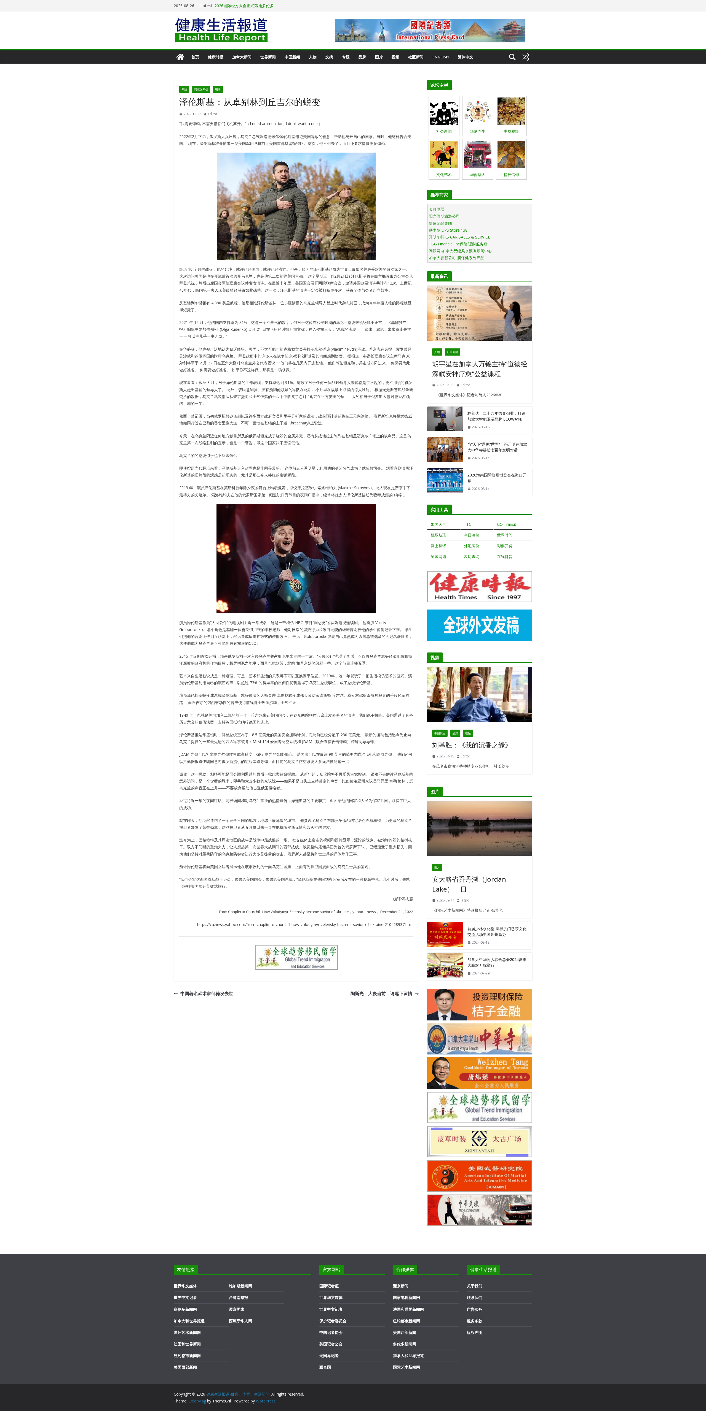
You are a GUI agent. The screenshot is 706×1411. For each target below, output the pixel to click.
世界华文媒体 (185, 1285)
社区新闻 (416, 56)
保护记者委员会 (332, 1320)
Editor (212, 114)
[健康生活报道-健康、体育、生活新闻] (180, 57)
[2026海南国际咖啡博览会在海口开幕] (445, 482)
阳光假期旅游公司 (444, 216)
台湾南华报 (238, 1297)
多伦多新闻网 (185, 1309)
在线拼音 (504, 556)
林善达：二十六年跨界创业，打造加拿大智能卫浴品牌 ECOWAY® (496, 416)
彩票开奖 (504, 545)
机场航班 (438, 535)
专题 (346, 56)
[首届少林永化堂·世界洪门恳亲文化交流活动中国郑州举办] (445, 935)
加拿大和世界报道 (189, 1320)
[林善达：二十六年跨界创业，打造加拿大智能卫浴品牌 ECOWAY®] (445, 420)
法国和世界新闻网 (408, 1309)
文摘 (329, 56)
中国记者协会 (331, 1332)
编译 (218, 89)
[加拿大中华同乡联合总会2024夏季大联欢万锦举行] (445, 966)
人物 (313, 56)
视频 (395, 56)
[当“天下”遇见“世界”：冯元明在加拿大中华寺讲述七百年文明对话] (445, 451)
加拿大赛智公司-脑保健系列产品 (456, 257)
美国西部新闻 (185, 1367)
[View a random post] (525, 57)
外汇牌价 (471, 545)
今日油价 (471, 535)
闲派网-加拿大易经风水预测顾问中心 (460, 250)
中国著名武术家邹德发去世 (206, 993)
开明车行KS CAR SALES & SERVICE (459, 237)
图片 (379, 56)
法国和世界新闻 (187, 1344)
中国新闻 (292, 56)
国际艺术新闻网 (187, 1332)
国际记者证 (329, 1285)
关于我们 (474, 1285)
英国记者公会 (331, 1344)
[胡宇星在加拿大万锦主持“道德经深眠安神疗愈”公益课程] (479, 314)
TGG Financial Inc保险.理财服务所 (458, 244)
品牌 (362, 56)
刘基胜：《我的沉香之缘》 (472, 744)
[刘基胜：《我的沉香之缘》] (479, 696)
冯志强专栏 (201, 89)
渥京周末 (236, 1309)
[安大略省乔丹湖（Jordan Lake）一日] (479, 830)
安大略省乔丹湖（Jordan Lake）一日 (469, 883)
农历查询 (471, 556)
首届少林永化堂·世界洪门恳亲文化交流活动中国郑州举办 (496, 931)
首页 (195, 56)
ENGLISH (440, 56)
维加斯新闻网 (240, 1285)
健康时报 (215, 56)
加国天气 (438, 524)
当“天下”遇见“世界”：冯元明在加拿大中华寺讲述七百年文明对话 (497, 447)
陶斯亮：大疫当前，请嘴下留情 (381, 993)
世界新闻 (268, 56)
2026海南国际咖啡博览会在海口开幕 (246, 5)
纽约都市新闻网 (187, 1355)
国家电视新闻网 (406, 1297)
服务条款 (474, 1320)
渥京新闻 (400, 1285)
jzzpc (465, 900)
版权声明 (474, 1332)
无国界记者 (329, 1355)
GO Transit (506, 524)
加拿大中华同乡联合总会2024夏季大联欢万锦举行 (496, 962)
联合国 (325, 1367)
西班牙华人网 (240, 1320)
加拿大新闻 (242, 56)
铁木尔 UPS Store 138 (448, 230)
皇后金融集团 (440, 223)
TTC (467, 524)
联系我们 (474, 1297)
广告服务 (474, 1309)
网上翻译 (438, 545)
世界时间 (504, 535)
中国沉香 (439, 733)
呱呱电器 (436, 209)
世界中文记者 (185, 1297)
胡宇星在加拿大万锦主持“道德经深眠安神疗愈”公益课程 (479, 368)
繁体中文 (465, 56)
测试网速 (438, 556)
